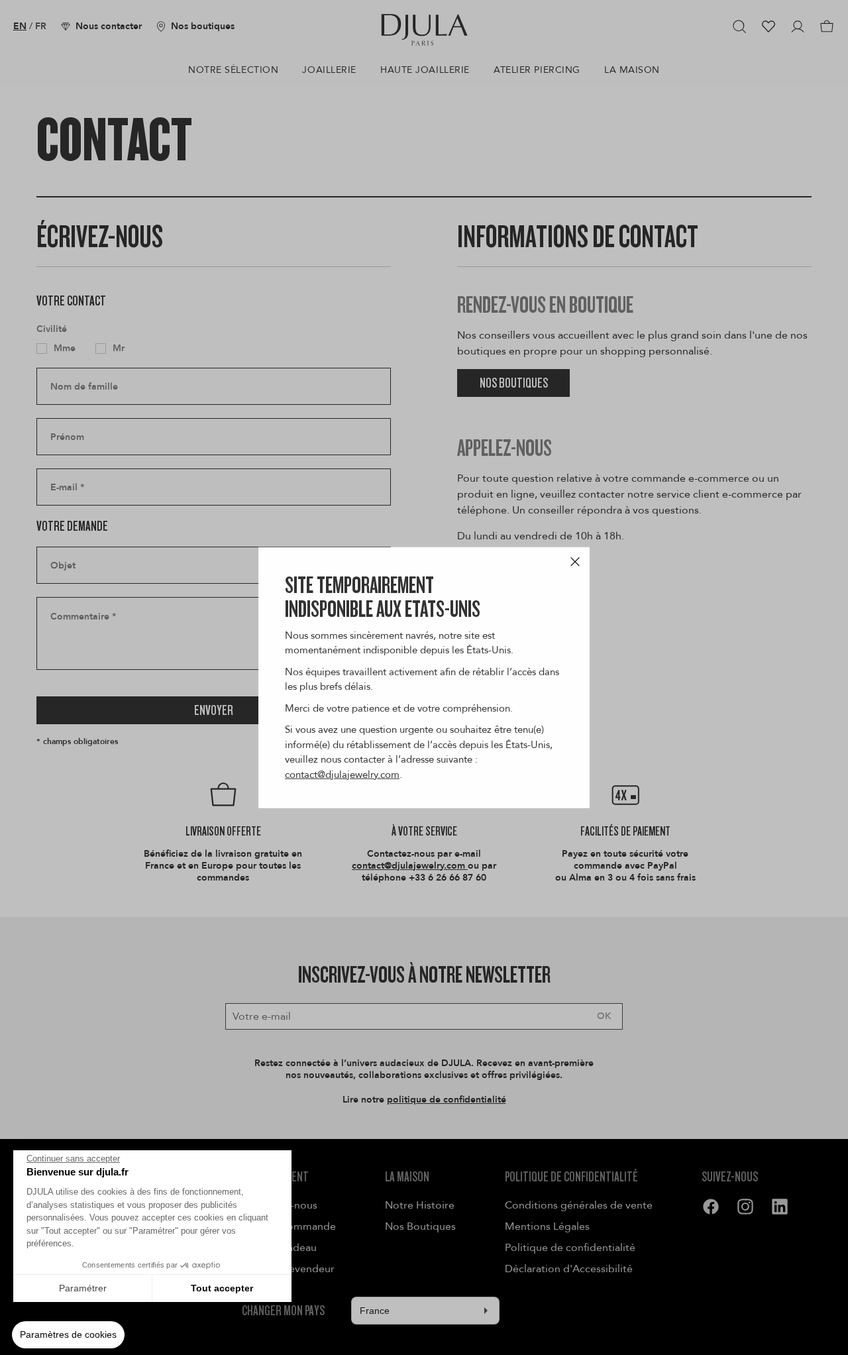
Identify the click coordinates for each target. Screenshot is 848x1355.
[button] (68, 1335)
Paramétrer (83, 1288)
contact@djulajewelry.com (342, 774)
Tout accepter (222, 1288)
